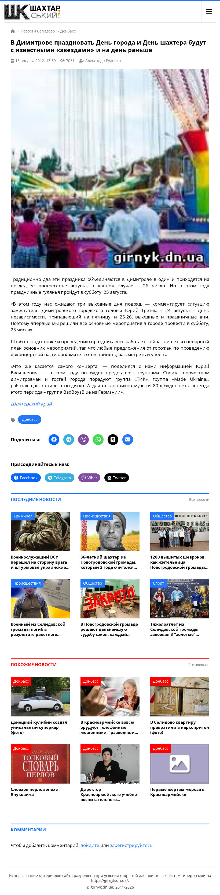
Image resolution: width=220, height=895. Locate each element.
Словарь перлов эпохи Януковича (34, 792)
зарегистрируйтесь (131, 845)
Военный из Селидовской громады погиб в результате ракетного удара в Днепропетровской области (39, 629)
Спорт (158, 583)
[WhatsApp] (98, 439)
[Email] (127, 439)
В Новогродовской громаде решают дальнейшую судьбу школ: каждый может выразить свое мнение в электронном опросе (109, 629)
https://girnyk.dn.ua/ (109, 880)
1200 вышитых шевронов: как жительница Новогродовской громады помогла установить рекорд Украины (178, 562)
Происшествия (97, 516)
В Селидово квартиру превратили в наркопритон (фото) (179, 727)
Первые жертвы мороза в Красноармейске (177, 792)
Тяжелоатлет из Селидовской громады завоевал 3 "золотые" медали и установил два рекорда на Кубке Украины (179, 629)
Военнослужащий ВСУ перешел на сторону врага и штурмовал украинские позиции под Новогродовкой (39, 562)
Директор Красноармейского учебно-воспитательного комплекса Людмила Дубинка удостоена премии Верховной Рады (109, 794)
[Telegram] (68, 439)
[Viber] (83, 439)
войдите (89, 845)
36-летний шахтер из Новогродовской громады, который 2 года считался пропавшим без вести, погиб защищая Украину (108, 562)
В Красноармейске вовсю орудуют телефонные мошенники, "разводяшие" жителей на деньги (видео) (109, 727)
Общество (162, 516)
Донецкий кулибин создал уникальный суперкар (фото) (39, 727)
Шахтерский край (31, 403)
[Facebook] (54, 439)
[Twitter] (113, 439)
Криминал (22, 516)
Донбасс (29, 419)
